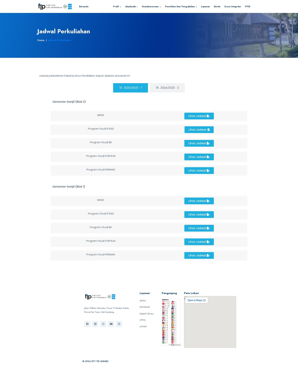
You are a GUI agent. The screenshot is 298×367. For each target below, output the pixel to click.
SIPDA (143, 300)
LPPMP (143, 326)
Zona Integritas (232, 6)
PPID (247, 6)
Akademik (130, 6)
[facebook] (87, 324)
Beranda (83, 6)
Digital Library (146, 313)
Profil (116, 6)
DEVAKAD (145, 307)
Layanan (205, 6)
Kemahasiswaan (150, 6)
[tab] (130, 87)
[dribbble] (119, 324)
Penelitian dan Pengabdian (180, 6)
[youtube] (111, 324)
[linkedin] (95, 324)
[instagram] (103, 324)
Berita (217, 6)
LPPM (142, 320)
